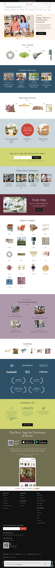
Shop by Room (39, 505)
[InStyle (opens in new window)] (43, 372)
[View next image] (34, 26)
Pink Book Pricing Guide (7, 505)
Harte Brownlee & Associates (40, 318)
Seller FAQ (22, 505)
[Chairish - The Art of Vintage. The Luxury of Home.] (29, 4)
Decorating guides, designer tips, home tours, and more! (13, 535)
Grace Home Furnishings (15, 316)
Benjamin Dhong (46, 185)
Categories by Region (41, 500)
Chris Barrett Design (15, 332)
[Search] (49, 7)
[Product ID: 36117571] (38, 108)
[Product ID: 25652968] (10, 108)
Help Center (5, 495)
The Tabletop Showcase (34, 86)
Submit (23, 528)
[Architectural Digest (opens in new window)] (11, 365)
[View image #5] (21, 38)
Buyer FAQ (22, 495)
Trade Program (22, 497)
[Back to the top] (52, 561)
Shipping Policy (6, 503)
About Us (38, 510)
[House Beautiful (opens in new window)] (11, 372)
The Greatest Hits (46, 86)
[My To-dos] (42, 4)
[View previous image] (4, 26)
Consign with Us (23, 503)
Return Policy (5, 500)
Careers (38, 515)
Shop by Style (39, 495)
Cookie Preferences (18, 564)
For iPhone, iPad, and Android (8, 540)
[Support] (52, 565)
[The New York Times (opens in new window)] (27, 365)
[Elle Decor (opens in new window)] (43, 365)
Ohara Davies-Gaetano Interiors (39, 332)
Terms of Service (32, 160)
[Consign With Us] (45, 4)
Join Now (39, 209)
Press (38, 517)
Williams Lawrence (8, 185)
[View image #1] (16, 38)
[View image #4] (20, 38)
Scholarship (39, 520)
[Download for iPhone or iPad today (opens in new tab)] (28, 442)
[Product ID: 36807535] (38, 55)
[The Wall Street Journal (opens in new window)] (27, 372)
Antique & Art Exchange (9, 86)
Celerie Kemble (33, 185)
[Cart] (50, 4)
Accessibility (5, 508)
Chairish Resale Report (41, 522)
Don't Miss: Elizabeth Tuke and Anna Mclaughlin (27, 0)
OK (45, 563)
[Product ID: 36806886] (24, 55)
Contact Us (5, 497)
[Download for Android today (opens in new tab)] (41, 442)
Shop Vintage (27, 424)
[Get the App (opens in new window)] (11, 443)
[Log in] (39, 4)
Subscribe (36, 157)
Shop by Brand (39, 497)
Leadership (39, 512)
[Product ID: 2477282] (24, 108)
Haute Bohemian (21, 86)
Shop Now (41, 33)
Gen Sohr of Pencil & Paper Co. (21, 185)
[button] (4, 4)
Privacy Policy (39, 160)
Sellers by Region (40, 503)
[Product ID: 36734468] (10, 55)
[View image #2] (17, 38)
